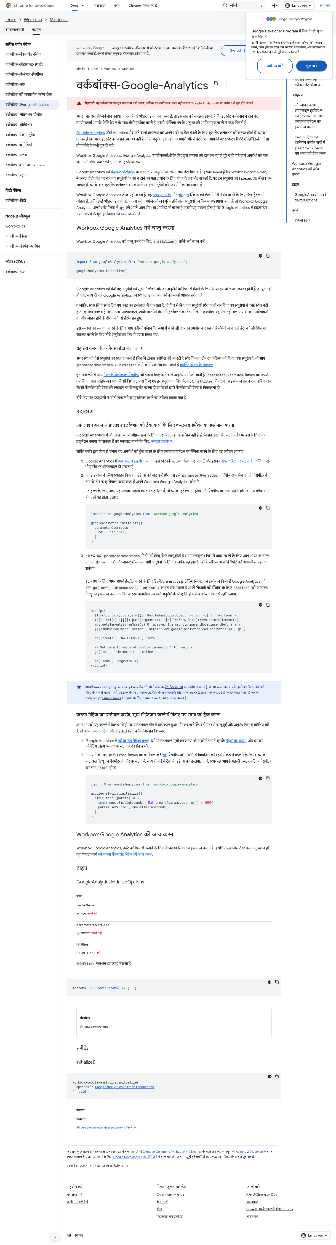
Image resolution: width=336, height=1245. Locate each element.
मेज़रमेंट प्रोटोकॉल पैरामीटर (121, 375)
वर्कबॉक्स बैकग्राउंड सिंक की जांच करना (125, 854)
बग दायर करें (74, 1194)
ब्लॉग (117, 5)
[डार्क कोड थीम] (260, 255)
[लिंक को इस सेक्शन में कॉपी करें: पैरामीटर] (89, 1109)
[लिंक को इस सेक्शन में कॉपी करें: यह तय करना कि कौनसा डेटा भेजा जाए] (146, 349)
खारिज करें (275, 66)
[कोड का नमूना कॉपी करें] (268, 255)
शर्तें (69, 1235)
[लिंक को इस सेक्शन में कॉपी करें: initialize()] (100, 1062)
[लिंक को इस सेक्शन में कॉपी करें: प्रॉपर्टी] (86, 895)
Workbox (33, 20)
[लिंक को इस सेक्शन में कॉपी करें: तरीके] (93, 1049)
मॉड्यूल (36, 29)
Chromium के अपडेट (170, 1194)
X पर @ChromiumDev (261, 1194)
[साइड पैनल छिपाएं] (55, 1236)
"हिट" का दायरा (236, 741)
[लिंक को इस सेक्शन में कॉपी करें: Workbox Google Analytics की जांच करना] (179, 835)
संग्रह (159, 1209)
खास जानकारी (14, 29)
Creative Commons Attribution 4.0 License (172, 1152)
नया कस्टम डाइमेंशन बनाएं (135, 461)
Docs (75, 5)
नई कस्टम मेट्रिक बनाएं (133, 741)
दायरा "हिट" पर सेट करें (236, 461)
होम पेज (80, 69)
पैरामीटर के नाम (174, 687)
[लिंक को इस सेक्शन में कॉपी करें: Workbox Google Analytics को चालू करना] (179, 228)
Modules (59, 20)
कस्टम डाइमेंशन (161, 441)
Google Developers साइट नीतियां (134, 1157)
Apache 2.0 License (249, 1152)
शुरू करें (311, 66)
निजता (79, 1235)
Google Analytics (90, 133)
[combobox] (244, 5)
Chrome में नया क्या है (142, 5)
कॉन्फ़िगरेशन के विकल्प (196, 365)
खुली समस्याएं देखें (77, 1202)
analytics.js (162, 195)
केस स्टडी (100, 5)
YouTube (252, 1202)
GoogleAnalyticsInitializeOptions (103, 1127)
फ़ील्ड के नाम (92, 692)
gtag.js (183, 195)
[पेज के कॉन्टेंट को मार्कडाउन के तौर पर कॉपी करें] (216, 83)
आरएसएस (252, 1216)
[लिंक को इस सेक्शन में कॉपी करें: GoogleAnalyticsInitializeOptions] (148, 882)
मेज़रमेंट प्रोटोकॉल (123, 172)
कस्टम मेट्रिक (100, 731)
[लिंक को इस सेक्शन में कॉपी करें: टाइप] (91, 869)
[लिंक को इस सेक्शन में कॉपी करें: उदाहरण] (98, 412)
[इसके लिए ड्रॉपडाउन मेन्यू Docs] (84, 5)
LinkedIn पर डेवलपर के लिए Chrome (269, 1209)
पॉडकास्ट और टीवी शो (170, 1216)
